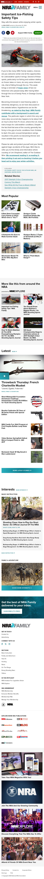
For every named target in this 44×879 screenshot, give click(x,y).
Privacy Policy (5, 870)
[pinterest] (12, 31)
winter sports (16, 172)
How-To (21, 27)
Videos (4, 673)
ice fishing (8, 170)
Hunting (4, 662)
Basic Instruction (9, 494)
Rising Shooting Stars (8, 670)
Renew (20, 2)
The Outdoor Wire (28, 170)
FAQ (11, 873)
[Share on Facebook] (3, 31)
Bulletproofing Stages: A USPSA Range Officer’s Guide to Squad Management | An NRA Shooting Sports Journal (22, 532)
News (3, 27)
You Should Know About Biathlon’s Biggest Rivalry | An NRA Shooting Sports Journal (32, 310)
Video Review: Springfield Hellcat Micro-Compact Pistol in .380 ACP (14, 440)
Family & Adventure (12, 27)
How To (14, 527)
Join (15, 2)
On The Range (6, 667)
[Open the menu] (40, 7)
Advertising (5, 637)
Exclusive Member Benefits (10, 694)
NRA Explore (6, 683)
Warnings (4, 873)
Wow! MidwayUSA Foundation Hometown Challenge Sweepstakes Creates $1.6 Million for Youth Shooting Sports (14, 399)
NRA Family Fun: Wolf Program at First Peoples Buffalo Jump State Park (15, 426)
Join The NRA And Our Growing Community (20, 805)
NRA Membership (7, 691)
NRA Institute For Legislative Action (13, 681)
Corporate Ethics (26, 870)
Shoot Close (7, 527)
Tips (18, 527)
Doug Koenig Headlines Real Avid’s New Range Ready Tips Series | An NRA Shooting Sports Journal (21, 539)
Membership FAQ (7, 697)
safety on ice (16, 170)
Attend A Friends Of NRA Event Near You (19, 862)
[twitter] (8, 31)
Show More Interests (27, 588)
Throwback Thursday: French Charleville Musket (20, 384)
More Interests (21, 490)
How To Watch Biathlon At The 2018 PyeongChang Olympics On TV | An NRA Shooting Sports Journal (11, 334)
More (13, 351)
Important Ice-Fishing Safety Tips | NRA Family (10, 308)
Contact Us (5, 634)
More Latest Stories (27, 470)
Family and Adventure (8, 656)
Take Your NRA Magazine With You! (16, 777)
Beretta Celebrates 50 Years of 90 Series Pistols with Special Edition (13, 412)
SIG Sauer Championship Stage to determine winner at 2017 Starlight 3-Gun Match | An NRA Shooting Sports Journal (33, 335)
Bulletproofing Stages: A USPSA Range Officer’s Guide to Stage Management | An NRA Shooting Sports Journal (22, 545)
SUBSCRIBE (12, 611)
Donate (26, 2)
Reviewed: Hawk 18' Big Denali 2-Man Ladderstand (14, 453)
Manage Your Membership (10, 700)
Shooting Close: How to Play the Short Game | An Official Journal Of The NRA (21, 523)
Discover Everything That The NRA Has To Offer (21, 834)
